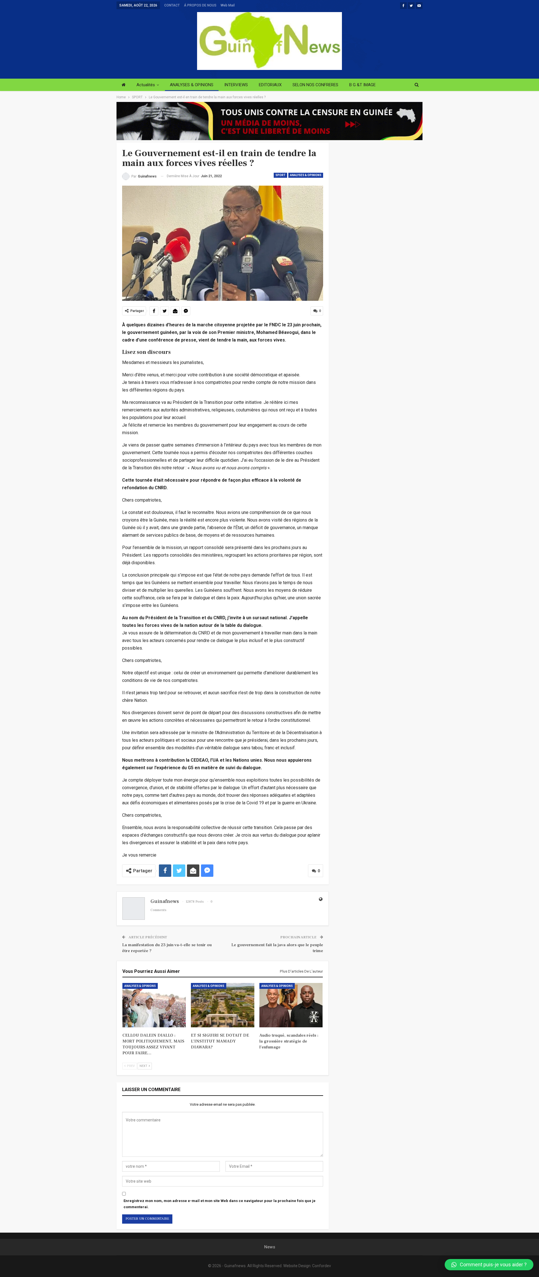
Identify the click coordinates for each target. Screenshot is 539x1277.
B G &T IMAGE (362, 84)
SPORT (280, 175)
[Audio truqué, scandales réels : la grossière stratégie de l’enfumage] (291, 1005)
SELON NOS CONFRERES (315, 84)
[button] (489, 1264)
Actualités (145, 84)
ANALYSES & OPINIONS (191, 84)
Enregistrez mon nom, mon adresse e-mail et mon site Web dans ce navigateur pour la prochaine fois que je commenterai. (220, 1204)
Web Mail (228, 5)
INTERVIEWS (236, 84)
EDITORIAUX (270, 84)
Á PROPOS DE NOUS (200, 5)
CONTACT (172, 5)
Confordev (321, 1266)
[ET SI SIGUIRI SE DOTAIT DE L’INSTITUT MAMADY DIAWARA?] (222, 1005)
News (269, 1246)
